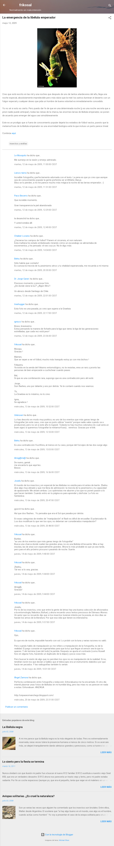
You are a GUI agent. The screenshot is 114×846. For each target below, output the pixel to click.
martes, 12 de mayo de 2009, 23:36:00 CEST (35, 336)
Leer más (106, 752)
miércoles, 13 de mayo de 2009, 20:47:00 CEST (37, 500)
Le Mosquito (20, 155)
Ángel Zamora (21, 677)
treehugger (19, 304)
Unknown (18, 415)
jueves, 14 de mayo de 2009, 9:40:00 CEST (34, 554)
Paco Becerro (21, 195)
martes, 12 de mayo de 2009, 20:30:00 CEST (35, 270)
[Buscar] (110, 6)
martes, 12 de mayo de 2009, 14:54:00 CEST (35, 250)
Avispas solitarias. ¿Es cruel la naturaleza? (28, 796)
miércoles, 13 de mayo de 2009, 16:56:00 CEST (37, 472)
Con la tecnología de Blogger (59, 834)
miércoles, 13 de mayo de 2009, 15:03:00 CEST (37, 449)
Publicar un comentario (16, 706)
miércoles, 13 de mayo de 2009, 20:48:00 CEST (37, 525)
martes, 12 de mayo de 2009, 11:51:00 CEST (35, 187)
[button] (110, 18)
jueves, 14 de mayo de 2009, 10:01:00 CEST (35, 669)
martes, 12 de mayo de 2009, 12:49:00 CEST (35, 227)
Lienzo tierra (20, 173)
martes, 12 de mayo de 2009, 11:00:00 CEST (35, 164)
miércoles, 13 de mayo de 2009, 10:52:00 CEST (37, 406)
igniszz (17, 321)
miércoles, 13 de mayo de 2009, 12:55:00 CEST (37, 432)
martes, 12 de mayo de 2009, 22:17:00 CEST (35, 313)
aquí (14, 133)
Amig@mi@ (20, 458)
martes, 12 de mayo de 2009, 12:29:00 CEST (35, 210)
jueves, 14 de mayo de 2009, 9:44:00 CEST (34, 574)
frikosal (25, 5)
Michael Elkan (64, 840)
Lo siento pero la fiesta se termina (23, 761)
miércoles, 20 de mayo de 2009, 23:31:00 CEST (37, 699)
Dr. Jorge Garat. (21, 278)
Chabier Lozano (22, 236)
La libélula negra (12, 727)
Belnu (17, 258)
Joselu (17, 480)
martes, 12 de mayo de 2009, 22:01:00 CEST (35, 295)
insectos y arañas (18, 143)
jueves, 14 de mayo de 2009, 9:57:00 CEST (34, 622)
